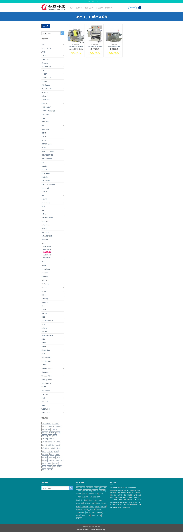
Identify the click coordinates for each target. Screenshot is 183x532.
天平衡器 (58, 426)
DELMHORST (46, 107)
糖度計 (52, 454)
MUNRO (44, 265)
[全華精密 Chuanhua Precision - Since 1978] (53, 7)
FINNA (43, 147)
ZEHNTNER (45, 412)
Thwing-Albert (46, 379)
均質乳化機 (51, 426)
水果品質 (44, 439)
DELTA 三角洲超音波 (48, 111)
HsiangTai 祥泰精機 (48, 184)
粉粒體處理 (45, 454)
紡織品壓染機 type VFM (95, 46)
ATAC (43, 52)
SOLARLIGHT (46, 357)
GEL (42, 162)
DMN (43, 118)
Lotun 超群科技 (46, 236)
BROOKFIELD (46, 77)
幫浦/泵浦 (44, 432)
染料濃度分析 (47, 258)
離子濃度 (55, 463)
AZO (43, 70)
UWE (43, 398)
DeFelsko (44, 103)
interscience (45, 203)
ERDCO (43, 133)
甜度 (58, 448)
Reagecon (45, 302)
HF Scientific (45, 173)
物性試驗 (53, 448)
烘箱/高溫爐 (45, 448)
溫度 (43, 445)
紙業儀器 (44, 457)
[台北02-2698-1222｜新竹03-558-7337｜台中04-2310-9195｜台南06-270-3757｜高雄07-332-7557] (97, 1)
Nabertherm (45, 269)
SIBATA (44, 354)
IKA (42, 195)
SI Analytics (45, 350)
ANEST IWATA (46, 48)
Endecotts (45, 129)
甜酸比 (44, 451)
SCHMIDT (44, 332)
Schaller (44, 328)
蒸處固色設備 (47, 255)
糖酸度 (57, 454)
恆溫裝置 (51, 432)
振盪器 (58, 432)
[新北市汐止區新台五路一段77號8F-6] (85, 1)
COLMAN (44, 92)
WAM (43, 405)
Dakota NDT (45, 100)
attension (44, 63)
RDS (42, 306)
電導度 (49, 467)
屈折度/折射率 (46, 429)
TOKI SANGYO (46, 383)
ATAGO (43, 55)
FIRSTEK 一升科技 (47, 151)
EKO (42, 125)
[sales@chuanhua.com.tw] (89, 1)
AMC (43, 44)
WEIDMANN (45, 409)
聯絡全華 (99, 7)
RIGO (43, 317)
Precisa (44, 287)
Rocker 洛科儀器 (47, 320)
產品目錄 (78, 7)
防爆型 (49, 463)
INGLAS (44, 199)
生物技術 (50, 451)
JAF (42, 210)
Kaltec (43, 214)
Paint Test (44, 280)
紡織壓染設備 (47, 252)
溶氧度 (48, 445)
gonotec (44, 166)
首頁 (71, 7)
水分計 (55, 436)
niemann (44, 273)
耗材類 (59, 457)
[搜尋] (139, 7)
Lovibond (44, 239)
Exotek (43, 140)
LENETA (44, 228)
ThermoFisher (46, 372)
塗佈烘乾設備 (47, 246)
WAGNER (44, 401)
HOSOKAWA (45, 180)
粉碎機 (56, 451)
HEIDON (44, 169)
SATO (43, 324)
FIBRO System (46, 144)
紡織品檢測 (52, 457)
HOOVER (44, 177)
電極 (54, 467)
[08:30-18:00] (93, 1)
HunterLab (45, 188)
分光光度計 (55, 423)
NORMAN (44, 276)
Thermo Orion (46, 376)
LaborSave (45, 225)
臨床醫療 (44, 460)
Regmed (44, 313)
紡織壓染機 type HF (114, 46)
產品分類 (88, 7)
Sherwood (45, 346)
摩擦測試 (44, 436)
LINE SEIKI (45, 232)
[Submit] (62, 33)
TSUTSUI (44, 394)
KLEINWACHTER (47, 217)
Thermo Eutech (47, 368)
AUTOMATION (46, 66)
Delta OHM (45, 114)
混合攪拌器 (57, 442)
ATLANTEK (45, 59)
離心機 (44, 467)
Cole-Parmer (45, 96)
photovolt (45, 284)
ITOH (43, 206)
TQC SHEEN (45, 390)
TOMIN (43, 387)
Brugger (44, 81)
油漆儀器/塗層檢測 (47, 442)
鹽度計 (44, 470)
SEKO (43, 339)
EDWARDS (45, 122)
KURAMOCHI (45, 221)
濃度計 (58, 445)
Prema (43, 291)
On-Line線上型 (46, 423)
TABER (43, 365)
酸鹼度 (44, 463)
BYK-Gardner (46, 85)
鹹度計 (59, 467)
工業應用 (54, 429)
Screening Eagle (47, 335)
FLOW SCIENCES (47, 155)
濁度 (53, 445)
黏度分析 (50, 470)
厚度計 (44, 426)
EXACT (43, 136)
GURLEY (44, 192)
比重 (50, 436)
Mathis (80, 16)
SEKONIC (44, 342)
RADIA (43, 309)
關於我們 (108, 7)
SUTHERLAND (46, 361)
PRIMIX (43, 295)
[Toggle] (63, 44)
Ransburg (44, 298)
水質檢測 (51, 439)
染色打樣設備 (47, 249)
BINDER (44, 74)
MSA (43, 262)
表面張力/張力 (59, 460)
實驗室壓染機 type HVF (76, 46)
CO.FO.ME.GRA (46, 88)
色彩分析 (51, 460)
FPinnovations (46, 158)
